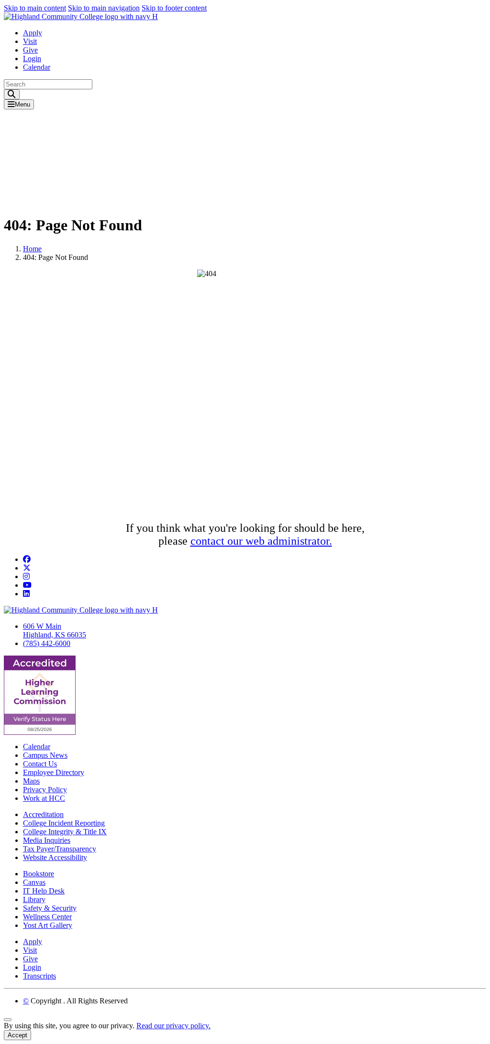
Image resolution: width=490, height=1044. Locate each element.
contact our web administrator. (261, 541)
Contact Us (40, 764)
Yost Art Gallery (47, 925)
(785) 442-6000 (46, 643)
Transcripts (39, 976)
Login (32, 58)
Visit (30, 41)
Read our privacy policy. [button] (173, 1026)
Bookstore (38, 874)
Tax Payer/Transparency (59, 849)
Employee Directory (53, 772)
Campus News (45, 755)
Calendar (36, 67)
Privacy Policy (45, 790)
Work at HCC (44, 798)
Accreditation (43, 814)
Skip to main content (35, 8)
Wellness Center (47, 917)
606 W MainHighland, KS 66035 (54, 630)
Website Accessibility (55, 857)
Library (34, 899)
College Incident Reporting (64, 823)
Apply (32, 33)
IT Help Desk (44, 891)
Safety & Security (50, 908)
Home (32, 249)
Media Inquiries (46, 840)
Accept (17, 1035)
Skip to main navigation (104, 8)
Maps (31, 781)
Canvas (34, 882)
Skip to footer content (174, 8)
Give (30, 50)
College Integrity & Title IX (65, 832)
